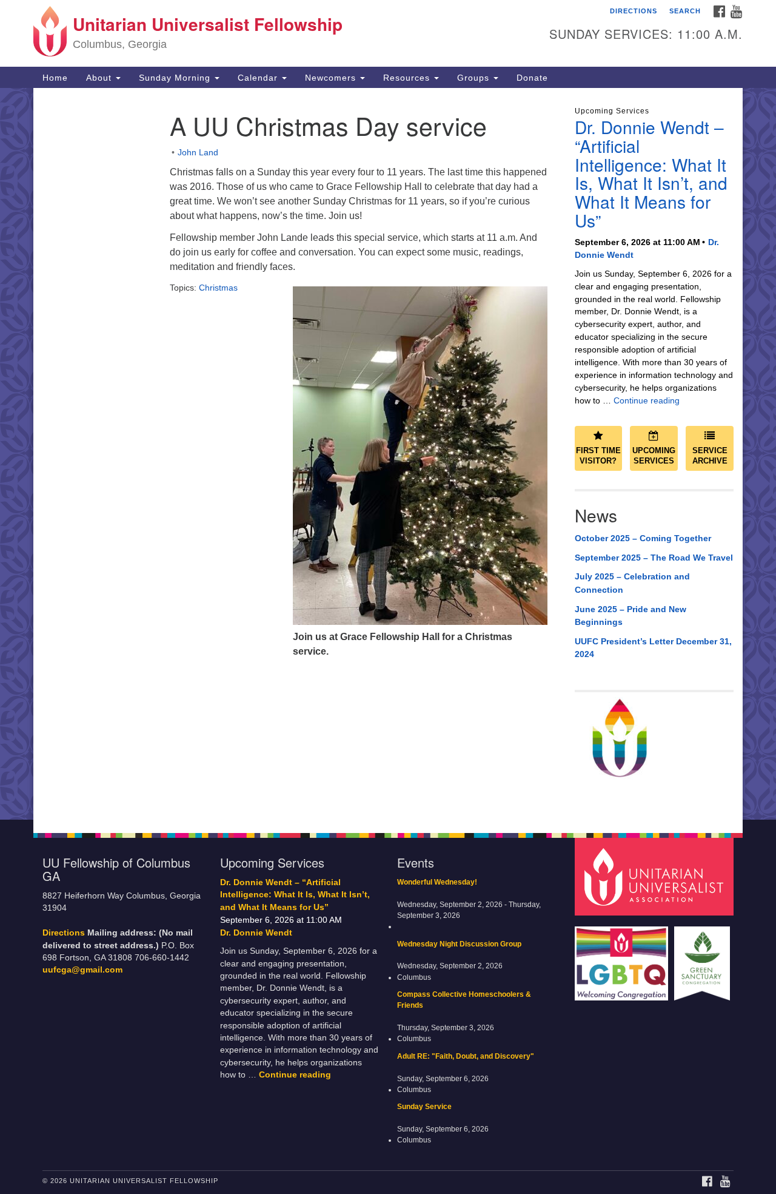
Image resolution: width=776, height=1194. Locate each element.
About (100, 78)
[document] (388, 454)
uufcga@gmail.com (82, 969)
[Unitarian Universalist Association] (656, 875)
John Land (198, 152)
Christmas (218, 287)
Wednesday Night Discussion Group (459, 944)
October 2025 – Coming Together (643, 538)
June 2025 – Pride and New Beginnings (630, 615)
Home (55, 78)
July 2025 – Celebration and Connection (632, 583)
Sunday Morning (176, 78)
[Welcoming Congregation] (623, 957)
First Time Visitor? (598, 455)
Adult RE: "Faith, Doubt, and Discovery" (465, 1056)
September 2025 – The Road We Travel (654, 557)
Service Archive (710, 455)
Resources (408, 78)
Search (685, 11)
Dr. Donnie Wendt (256, 932)
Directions (633, 11)
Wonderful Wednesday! (437, 882)
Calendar (259, 78)
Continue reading (647, 400)
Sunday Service (424, 1106)
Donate (532, 78)
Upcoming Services (653, 455)
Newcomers (332, 78)
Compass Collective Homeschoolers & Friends (464, 1000)
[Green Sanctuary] (703, 957)
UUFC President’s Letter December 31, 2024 (653, 647)
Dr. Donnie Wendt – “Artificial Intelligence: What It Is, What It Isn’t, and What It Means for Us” (651, 173)
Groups (474, 78)
